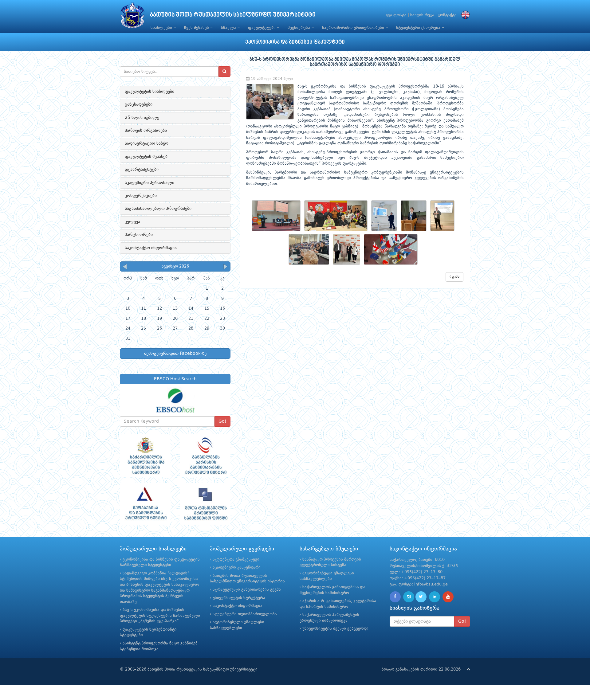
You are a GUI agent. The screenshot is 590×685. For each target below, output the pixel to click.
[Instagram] (408, 596)
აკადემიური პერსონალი (149, 183)
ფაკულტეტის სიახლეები (149, 91)
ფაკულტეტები (262, 28)
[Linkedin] (434, 596)
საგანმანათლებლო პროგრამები (158, 208)
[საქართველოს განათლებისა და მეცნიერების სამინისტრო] (145, 455)
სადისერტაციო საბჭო (146, 143)
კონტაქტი (447, 15)
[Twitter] (421, 596)
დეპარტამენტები (142, 169)
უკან (455, 277)
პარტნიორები (139, 235)
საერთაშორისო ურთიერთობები (353, 28)
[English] (464, 15)
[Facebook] (395, 596)
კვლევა (132, 222)
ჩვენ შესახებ (197, 28)
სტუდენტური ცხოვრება (419, 28)
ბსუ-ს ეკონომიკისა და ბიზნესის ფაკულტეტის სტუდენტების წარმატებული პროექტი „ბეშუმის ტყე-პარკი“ (160, 615)
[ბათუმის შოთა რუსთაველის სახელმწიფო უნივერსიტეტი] (132, 16)
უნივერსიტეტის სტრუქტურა (239, 598)
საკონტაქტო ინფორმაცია (151, 248)
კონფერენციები (141, 196)
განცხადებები (138, 104)
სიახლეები (162, 28)
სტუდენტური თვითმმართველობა (245, 614)
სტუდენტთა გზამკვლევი (236, 560)
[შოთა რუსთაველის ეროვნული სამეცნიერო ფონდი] (205, 504)
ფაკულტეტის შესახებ (146, 157)
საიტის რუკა (422, 15)
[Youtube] (448, 596)
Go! (222, 421)
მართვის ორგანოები (146, 130)
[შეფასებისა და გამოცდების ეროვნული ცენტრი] (145, 504)
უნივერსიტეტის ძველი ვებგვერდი (335, 629)
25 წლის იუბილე (142, 117)
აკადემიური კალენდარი (237, 568)
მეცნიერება (299, 28)
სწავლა (229, 28)
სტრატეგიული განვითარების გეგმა (247, 590)
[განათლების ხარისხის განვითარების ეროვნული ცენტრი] (205, 455)
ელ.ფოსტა (396, 15)
